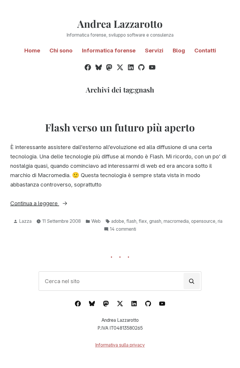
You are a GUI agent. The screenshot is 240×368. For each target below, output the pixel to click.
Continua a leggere (44, 204)
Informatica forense (109, 50)
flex (143, 221)
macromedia (176, 221)
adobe (117, 221)
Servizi (154, 50)
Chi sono (61, 50)
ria (220, 221)
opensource (203, 221)
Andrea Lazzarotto (120, 23)
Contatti (205, 50)
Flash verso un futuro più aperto (120, 127)
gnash (155, 221)
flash (131, 221)
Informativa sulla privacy (120, 345)
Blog (179, 50)
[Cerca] (192, 281)
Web (96, 221)
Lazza (25, 221)
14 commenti (123, 229)
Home (32, 50)
